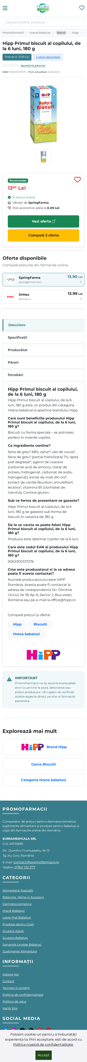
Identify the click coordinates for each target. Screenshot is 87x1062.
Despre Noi (11, 974)
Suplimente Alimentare (20, 951)
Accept (44, 1055)
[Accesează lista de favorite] (81, 8)
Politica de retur (14, 1001)
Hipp (75, 32)
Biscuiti (40, 624)
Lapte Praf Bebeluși (17, 917)
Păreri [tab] (13, 362)
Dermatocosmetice (17, 904)
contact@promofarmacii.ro (36, 862)
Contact (8, 981)
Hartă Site (10, 1008)
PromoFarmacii (13, 32)
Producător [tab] (18, 350)
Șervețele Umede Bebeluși (22, 945)
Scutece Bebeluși (15, 938)
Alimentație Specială (18, 890)
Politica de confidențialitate (23, 995)
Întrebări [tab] (15, 375)
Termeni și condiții (16, 988)
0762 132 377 (25, 867)
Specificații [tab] (17, 337)
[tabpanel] (43, 524)
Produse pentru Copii (18, 924)
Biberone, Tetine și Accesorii (23, 897)
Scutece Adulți (13, 931)
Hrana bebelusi (40, 32)
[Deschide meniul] (6, 8)
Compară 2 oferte (43, 235)
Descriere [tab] (16, 325)
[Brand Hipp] (43, 655)
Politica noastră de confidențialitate (43, 1045)
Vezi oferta (42, 221)
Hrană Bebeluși (14, 911)
